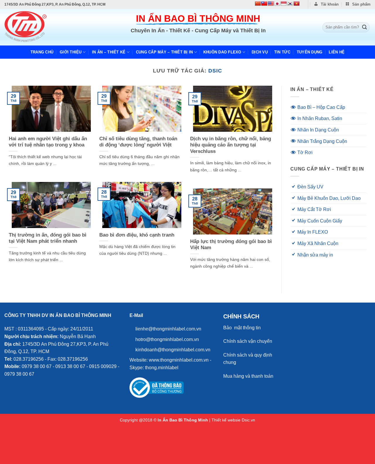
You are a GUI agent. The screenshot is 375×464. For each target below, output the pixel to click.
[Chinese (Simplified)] (258, 3)
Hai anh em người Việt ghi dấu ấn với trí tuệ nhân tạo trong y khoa (48, 142)
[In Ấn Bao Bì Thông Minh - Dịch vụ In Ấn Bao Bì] (34, 27)
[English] (271, 3)
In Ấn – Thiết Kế (108, 52)
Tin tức (282, 52)
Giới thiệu (71, 52)
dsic (215, 71)
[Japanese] (277, 3)
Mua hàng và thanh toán (248, 376)
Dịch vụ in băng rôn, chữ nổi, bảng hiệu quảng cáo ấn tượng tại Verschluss (230, 145)
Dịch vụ (260, 52)
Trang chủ (41, 52)
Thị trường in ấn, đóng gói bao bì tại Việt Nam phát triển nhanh (47, 238)
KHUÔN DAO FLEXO (222, 52)
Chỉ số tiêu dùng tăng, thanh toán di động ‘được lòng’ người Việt (138, 142)
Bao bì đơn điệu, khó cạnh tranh (136, 235)
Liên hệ (337, 52)
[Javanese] (284, 3)
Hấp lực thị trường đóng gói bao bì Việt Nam (231, 245)
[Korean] (290, 3)
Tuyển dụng (310, 52)
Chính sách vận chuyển (247, 341)
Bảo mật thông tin (242, 327)
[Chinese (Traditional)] (264, 3)
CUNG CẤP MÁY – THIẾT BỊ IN (164, 52)
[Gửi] (364, 27)
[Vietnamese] (296, 3)
